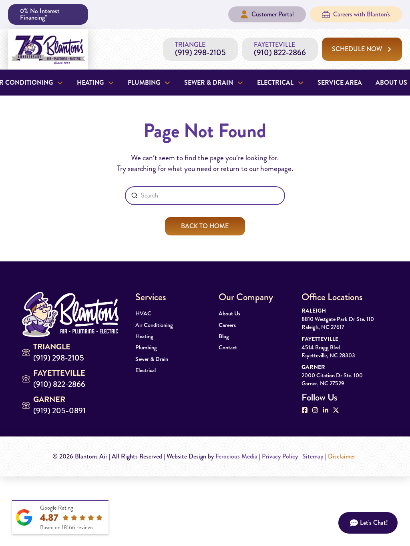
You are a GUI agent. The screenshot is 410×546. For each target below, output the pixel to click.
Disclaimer (341, 456)
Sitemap (313, 456)
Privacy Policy (280, 456)
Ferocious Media (236, 456)
